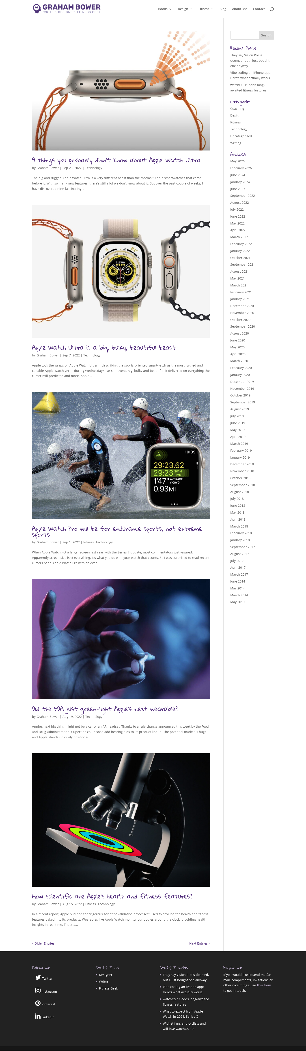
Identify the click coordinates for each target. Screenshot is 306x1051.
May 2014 (237, 588)
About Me (239, 9)
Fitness (203, 9)
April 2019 (238, 436)
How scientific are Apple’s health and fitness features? (112, 896)
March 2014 (239, 595)
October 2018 (240, 478)
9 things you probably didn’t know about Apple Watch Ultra (116, 160)
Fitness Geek (108, 988)
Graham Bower (48, 168)
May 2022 (237, 223)
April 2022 (238, 230)
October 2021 (240, 258)
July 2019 (237, 416)
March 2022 (239, 237)
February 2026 (241, 168)
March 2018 (239, 526)
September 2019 (242, 402)
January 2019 (240, 457)
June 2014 (237, 581)
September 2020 (242, 326)
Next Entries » (199, 943)
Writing (235, 143)
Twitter (47, 978)
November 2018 (242, 471)
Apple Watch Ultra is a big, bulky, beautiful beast (104, 347)
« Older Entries (43, 943)
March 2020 (239, 361)
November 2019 (242, 388)
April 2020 (238, 354)
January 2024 (240, 182)
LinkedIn (48, 1017)
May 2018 (237, 512)
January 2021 (240, 299)
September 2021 (242, 264)
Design (183, 9)
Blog (223, 9)
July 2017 (237, 561)
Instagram (49, 991)
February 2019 (241, 450)
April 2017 (238, 567)
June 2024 (237, 175)
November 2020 (242, 313)
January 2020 (240, 375)
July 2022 (237, 209)
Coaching (237, 108)
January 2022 (240, 251)
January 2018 (240, 540)
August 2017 (239, 554)
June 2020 (237, 340)
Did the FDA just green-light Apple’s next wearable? (105, 709)
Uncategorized (241, 136)
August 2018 (239, 492)
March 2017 (239, 574)
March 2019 (239, 443)
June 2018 (237, 505)
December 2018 (242, 464)
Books (163, 9)
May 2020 (237, 347)
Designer (105, 975)
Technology (93, 168)
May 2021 (237, 278)
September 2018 (242, 485)
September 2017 (242, 547)
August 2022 (239, 202)
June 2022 (237, 216)
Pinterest (48, 1004)
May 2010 (237, 602)
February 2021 (241, 292)
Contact (259, 9)
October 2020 (240, 320)
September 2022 (242, 195)
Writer (103, 981)
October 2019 (240, 395)
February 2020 (241, 368)
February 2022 (241, 244)
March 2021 (239, 285)
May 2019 (237, 430)
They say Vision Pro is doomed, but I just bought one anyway (249, 60)
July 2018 (237, 498)
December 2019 (242, 381)
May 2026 (237, 161)
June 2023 (237, 189)
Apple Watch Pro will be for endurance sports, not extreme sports (117, 531)
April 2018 (238, 519)
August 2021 (239, 271)
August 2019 (239, 409)
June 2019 (237, 423)
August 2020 (239, 333)
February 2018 (241, 533)
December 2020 (242, 306)
